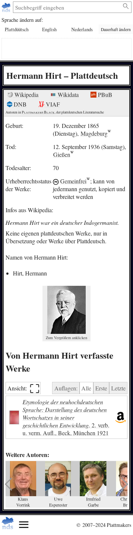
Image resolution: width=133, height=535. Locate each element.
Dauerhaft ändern (116, 29)
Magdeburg (94, 133)
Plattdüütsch (16, 29)
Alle (86, 388)
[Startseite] (6, 7)
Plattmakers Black (38, 112)
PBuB (104, 94)
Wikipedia (25, 94)
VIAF (52, 104)
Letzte (118, 388)
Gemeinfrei (73, 181)
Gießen (61, 154)
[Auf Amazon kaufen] (120, 417)
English (49, 29)
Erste (101, 388)
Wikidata (67, 94)
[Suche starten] (126, 6)
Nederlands (82, 29)
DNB (19, 104)
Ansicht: (23, 388)
